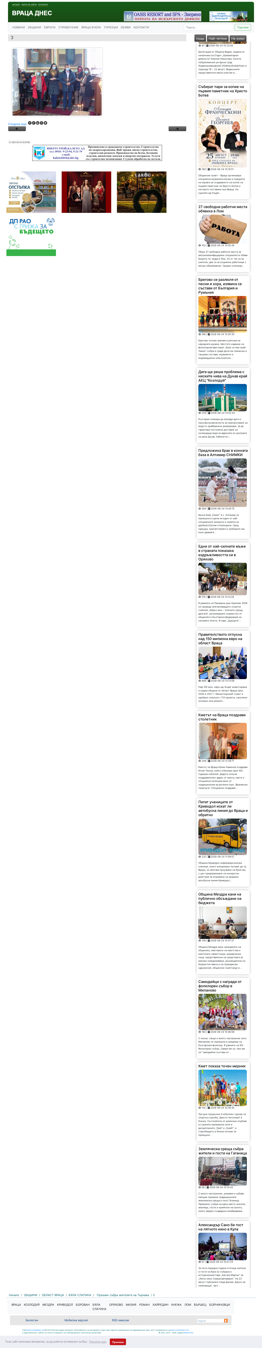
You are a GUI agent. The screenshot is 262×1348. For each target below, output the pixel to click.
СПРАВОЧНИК (68, 27)
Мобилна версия (76, 1320)
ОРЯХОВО (116, 1304)
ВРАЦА (16, 1304)
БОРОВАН (83, 1304)
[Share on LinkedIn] (37, 123)
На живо (238, 38)
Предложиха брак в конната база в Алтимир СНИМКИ (223, 415)
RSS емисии (120, 1320)
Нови (200, 39)
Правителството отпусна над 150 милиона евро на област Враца (220, 601)
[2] (177, 128)
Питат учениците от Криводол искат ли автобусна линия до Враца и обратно (223, 770)
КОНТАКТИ (141, 27)
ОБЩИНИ (34, 27)
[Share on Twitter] (45, 123)
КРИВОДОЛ (65, 1304)
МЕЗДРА (48, 1304)
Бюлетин (32, 1320)
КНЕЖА (176, 1304)
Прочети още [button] (97, 1341)
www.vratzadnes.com (36, 1330)
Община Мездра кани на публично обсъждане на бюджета (219, 861)
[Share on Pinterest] (41, 123)
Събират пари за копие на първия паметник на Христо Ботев (222, 53)
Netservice (188, 1333)
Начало (16, 5)
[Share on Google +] (33, 123)
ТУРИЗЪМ (111, 27)
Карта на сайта (29, 5)
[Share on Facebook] (30, 123)
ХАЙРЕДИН (160, 1304)
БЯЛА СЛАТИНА (99, 1307)
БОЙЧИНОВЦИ (219, 1304)
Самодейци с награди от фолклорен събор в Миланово (220, 948)
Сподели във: (17, 124)
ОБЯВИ (126, 27)
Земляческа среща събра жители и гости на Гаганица (222, 1113)
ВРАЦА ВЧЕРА (91, 27)
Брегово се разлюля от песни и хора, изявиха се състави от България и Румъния (220, 248)
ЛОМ (187, 1304)
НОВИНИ (18, 27)
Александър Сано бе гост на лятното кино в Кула (220, 1189)
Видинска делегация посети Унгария (216, 1264)
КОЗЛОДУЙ (32, 1304)
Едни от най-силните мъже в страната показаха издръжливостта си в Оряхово (222, 515)
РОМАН (144, 1304)
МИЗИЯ (131, 1304)
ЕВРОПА (50, 27)
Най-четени (218, 38)
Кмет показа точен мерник (222, 1028)
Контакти (43, 5)
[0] (17, 128)
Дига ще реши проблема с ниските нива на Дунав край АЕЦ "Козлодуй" (222, 338)
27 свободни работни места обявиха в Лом (222, 171)
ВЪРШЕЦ (200, 1304)
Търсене (243, 27)
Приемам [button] (118, 1342)
